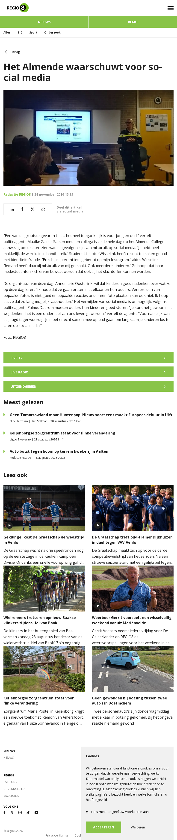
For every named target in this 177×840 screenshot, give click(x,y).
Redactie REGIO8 (17, 194)
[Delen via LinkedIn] (12, 209)
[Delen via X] (32, 209)
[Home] (44, 8)
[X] (12, 813)
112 (20, 32)
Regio (133, 22)
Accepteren (103, 827)
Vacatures (11, 796)
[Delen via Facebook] (22, 209)
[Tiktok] (28, 813)
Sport (33, 32)
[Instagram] (20, 813)
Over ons (10, 782)
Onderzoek (52, 32)
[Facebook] (4, 813)
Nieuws (44, 22)
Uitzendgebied (14, 789)
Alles (7, 32)
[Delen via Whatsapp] (43, 209)
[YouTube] (36, 813)
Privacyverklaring (57, 835)
